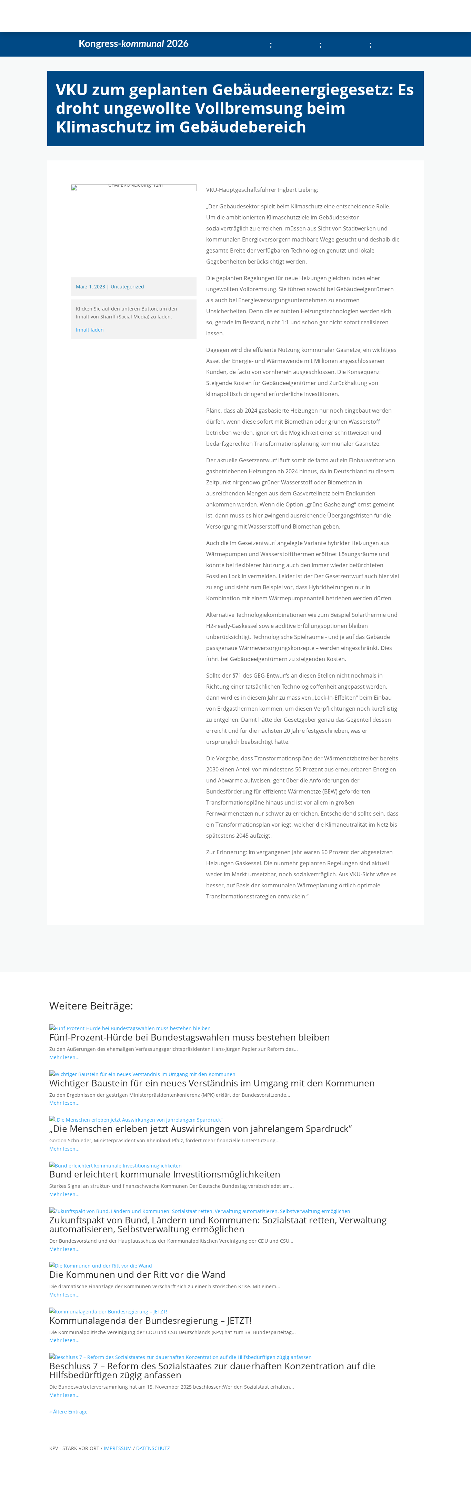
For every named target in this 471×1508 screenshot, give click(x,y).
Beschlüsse (141, 16)
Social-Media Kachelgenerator (241, 16)
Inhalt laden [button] (90, 329)
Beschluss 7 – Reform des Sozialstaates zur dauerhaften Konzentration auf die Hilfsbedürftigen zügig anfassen (212, 1370)
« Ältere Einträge (68, 1411)
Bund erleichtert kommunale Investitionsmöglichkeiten (164, 1174)
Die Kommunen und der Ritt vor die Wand (137, 1274)
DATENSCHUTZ (153, 1448)
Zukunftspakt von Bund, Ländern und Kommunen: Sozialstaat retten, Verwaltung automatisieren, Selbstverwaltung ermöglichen (218, 1224)
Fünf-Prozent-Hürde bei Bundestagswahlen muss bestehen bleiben (189, 1037)
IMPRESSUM (118, 1448)
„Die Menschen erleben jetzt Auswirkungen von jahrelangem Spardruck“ (200, 1128)
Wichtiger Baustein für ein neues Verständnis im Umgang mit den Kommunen (212, 1083)
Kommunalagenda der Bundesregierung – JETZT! (150, 1320)
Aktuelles (107, 16)
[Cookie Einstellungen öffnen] (51, 1503)
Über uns (175, 16)
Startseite (75, 16)
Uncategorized (127, 286)
